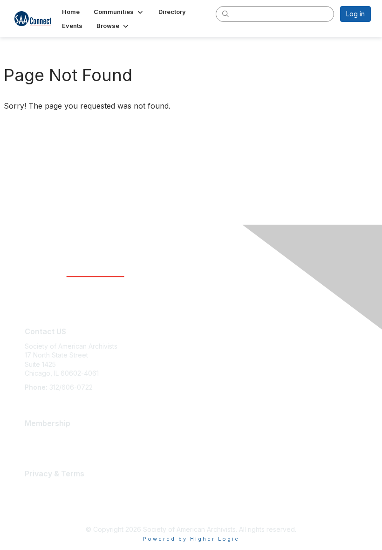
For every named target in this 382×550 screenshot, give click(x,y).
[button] (119, 12)
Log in (355, 14)
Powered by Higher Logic (191, 539)
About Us (39, 488)
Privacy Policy (46, 506)
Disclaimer (40, 497)
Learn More (42, 437)
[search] (225, 13)
